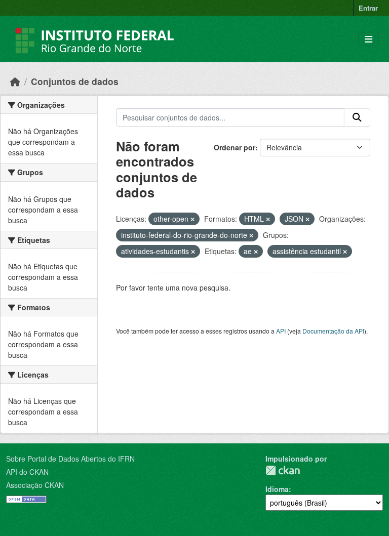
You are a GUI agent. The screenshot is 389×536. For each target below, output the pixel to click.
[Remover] (192, 219)
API (281, 330)
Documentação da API (333, 330)
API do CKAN (27, 472)
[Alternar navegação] (368, 39)
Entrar (368, 8)
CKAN (282, 470)
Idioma (277, 489)
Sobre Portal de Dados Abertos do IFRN (70, 458)
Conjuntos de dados (75, 81)
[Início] (15, 81)
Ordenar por (234, 147)
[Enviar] (357, 117)
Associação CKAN (35, 485)
